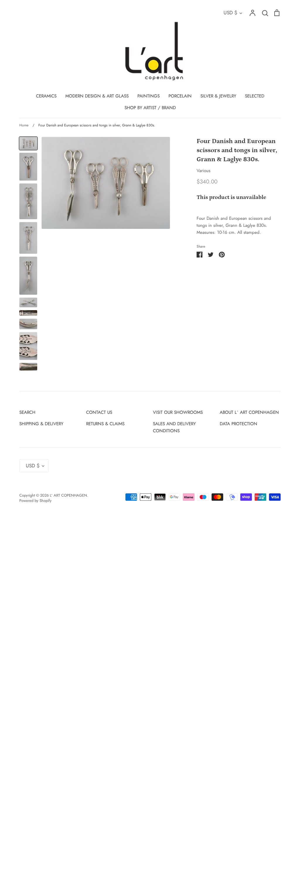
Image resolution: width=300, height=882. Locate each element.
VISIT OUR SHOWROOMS (178, 412)
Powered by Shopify (35, 500)
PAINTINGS (148, 96)
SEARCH (27, 412)
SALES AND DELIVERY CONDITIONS (174, 427)
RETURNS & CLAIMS (105, 424)
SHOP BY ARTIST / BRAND (150, 107)
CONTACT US (99, 412)
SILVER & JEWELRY (218, 96)
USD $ (230, 12)
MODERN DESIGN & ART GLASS (97, 96)
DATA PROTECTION (238, 424)
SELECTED (254, 96)
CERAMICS (46, 96)
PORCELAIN (180, 96)
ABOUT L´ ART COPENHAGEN (249, 412)
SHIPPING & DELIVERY (41, 424)
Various (203, 170)
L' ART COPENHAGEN (68, 495)
